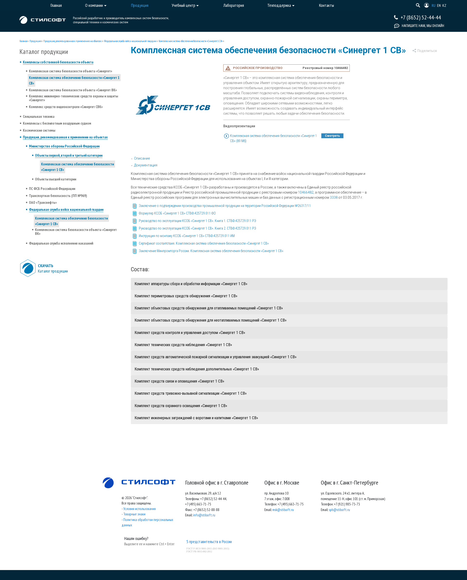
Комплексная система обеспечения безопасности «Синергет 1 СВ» (191, 41)
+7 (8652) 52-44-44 (421, 17)
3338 (334, 197)
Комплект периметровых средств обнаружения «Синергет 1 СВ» (186, 296)
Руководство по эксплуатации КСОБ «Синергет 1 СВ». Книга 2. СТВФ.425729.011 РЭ (197, 228)
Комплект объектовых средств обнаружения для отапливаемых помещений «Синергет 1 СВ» (209, 308)
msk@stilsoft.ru (283, 509)
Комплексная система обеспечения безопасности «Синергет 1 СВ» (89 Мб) (273, 138)
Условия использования (139, 508)
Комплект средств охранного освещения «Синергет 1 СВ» (181, 405)
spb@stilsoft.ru (339, 509)
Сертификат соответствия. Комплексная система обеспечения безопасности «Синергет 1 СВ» (204, 243)
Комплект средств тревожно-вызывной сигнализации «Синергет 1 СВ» (191, 393)
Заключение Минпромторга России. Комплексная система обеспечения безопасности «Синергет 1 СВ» (211, 251)
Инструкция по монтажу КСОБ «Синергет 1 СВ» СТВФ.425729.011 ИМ (187, 236)
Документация (145, 165)
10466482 (306, 192)
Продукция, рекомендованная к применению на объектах (72, 41)
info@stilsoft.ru (204, 515)
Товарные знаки (134, 514)
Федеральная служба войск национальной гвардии (130, 41)
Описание (142, 158)
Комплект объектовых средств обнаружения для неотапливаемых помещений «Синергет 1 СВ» (211, 320)
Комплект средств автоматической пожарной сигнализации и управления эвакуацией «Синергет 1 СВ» (215, 357)
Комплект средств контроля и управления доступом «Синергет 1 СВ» (190, 332)
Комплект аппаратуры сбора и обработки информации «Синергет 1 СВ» (191, 283)
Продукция (35, 41)
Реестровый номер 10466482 (325, 68)
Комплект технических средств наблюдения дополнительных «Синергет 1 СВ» (197, 369)
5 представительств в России (209, 541)
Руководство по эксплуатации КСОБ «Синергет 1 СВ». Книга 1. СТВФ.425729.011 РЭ (197, 221)
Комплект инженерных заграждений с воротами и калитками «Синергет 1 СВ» (196, 418)
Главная (23, 41)
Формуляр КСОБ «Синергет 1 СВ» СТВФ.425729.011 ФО (177, 213)
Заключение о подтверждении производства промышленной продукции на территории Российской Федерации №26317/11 (225, 206)
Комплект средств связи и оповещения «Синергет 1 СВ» (179, 381)
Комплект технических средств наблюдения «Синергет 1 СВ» (183, 344)
